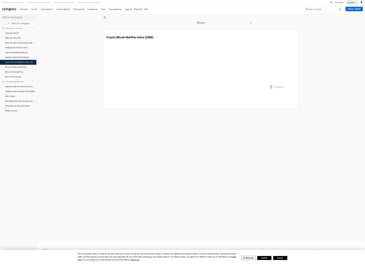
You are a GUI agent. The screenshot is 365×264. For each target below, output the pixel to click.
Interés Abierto (63, 9)
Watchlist (138, 9)
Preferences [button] (134, 260)
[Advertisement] (200, 229)
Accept (280, 258)
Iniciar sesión (354, 9)
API (331, 2)
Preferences (248, 258)
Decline (264, 258)
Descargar (339, 2)
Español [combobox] (350, 2)
